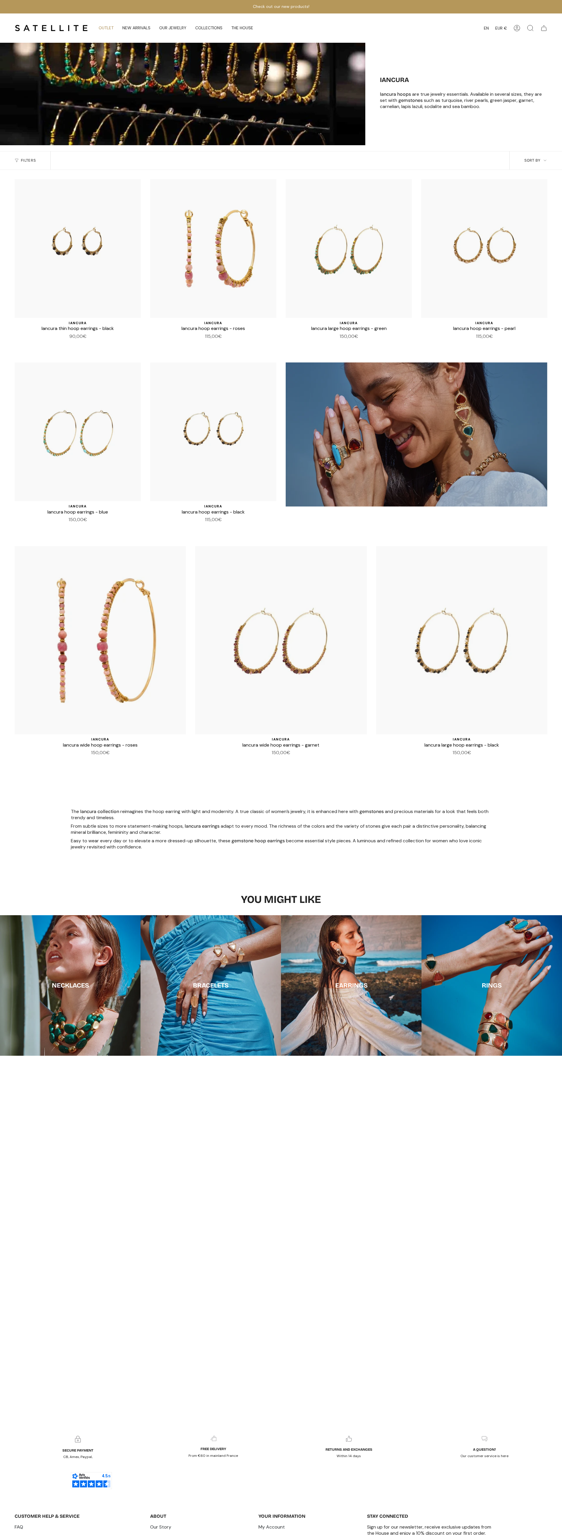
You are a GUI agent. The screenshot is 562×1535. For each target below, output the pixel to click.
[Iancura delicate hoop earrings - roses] (85, 345)
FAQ (19, 1527)
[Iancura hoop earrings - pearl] (220, 345)
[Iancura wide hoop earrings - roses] (352, 345)
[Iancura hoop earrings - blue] (366, 345)
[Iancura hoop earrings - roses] (213, 248)
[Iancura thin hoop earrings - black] (78, 248)
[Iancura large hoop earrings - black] (331, 345)
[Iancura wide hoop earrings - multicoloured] (213, 345)
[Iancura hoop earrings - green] (234, 345)
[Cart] (544, 28)
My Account (271, 1527)
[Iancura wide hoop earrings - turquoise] (92, 345)
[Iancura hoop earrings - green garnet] (199, 345)
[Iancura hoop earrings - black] (206, 345)
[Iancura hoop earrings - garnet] (64, 345)
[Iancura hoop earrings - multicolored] (338, 345)
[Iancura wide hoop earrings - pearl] (345, 345)
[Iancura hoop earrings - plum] (192, 345)
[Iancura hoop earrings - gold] (78, 345)
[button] (136, 28)
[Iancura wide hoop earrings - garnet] (324, 345)
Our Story (160, 1527)
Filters (28, 160)
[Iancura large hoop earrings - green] (349, 248)
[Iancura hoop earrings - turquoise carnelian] (359, 345)
